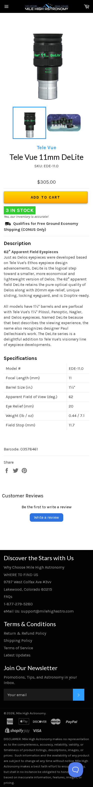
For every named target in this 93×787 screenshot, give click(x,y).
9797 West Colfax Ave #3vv (27, 582)
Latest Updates (17, 655)
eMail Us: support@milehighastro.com (39, 611)
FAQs (8, 596)
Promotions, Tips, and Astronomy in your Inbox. (40, 680)
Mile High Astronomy (31, 713)
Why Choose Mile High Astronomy (34, 567)
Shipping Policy (18, 640)
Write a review (46, 517)
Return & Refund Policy (25, 633)
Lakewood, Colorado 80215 (28, 589)
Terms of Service (18, 648)
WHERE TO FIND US (21, 574)
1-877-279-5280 (18, 604)
